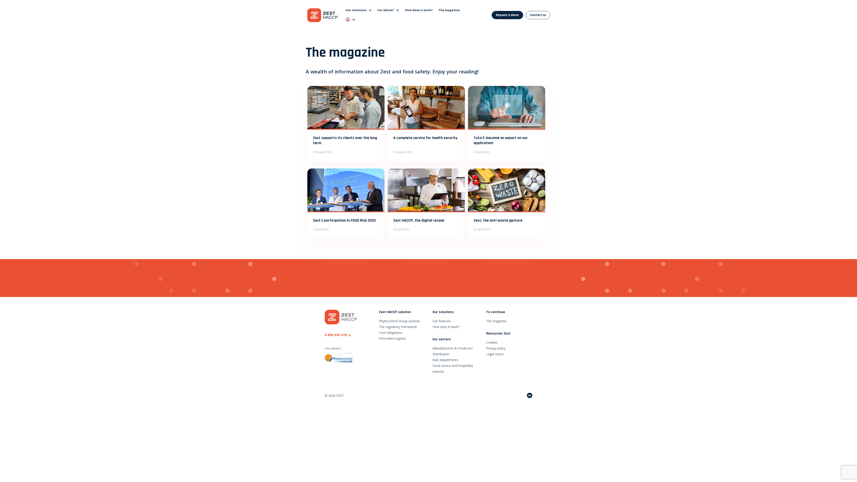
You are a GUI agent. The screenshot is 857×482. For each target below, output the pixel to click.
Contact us (538, 15)
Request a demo (507, 15)
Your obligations (390, 332)
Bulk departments (445, 360)
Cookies (492, 342)
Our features (442, 321)
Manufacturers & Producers (453, 348)
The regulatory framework (398, 327)
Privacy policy (495, 348)
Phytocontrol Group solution (399, 321)
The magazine (449, 10)
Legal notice (495, 354)
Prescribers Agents (392, 338)
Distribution (441, 354)
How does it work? (419, 10)
